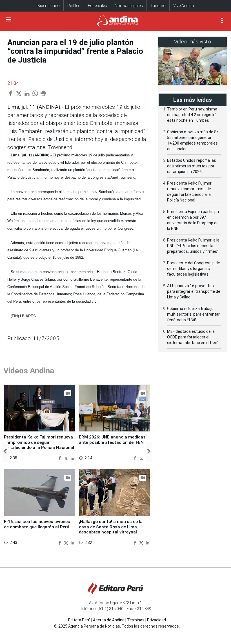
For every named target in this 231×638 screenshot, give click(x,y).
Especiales (97, 5)
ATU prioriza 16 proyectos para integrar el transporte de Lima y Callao (193, 291)
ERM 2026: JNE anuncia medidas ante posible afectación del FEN (112, 440)
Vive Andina (183, 5)
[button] (5, 452)
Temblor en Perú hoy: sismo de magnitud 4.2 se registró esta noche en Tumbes (192, 115)
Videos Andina (28, 370)
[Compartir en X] (67, 458)
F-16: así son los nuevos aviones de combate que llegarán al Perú (37, 524)
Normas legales (129, 5)
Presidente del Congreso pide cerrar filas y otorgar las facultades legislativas (193, 268)
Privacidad (156, 620)
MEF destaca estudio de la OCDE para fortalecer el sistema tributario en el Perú (193, 337)
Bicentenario (48, 5)
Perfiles (73, 5)
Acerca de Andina (109, 620)
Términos (136, 620)
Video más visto (192, 42)
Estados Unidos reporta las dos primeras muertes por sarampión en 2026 (191, 166)
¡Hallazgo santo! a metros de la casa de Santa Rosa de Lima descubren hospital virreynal (111, 527)
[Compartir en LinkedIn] (72, 458)
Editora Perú (79, 620)
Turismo (158, 5)
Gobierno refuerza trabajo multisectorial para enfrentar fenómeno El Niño (193, 314)
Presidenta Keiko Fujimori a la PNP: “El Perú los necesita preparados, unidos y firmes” (193, 246)
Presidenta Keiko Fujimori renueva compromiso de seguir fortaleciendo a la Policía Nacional (39, 442)
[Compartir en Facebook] (60, 458)
